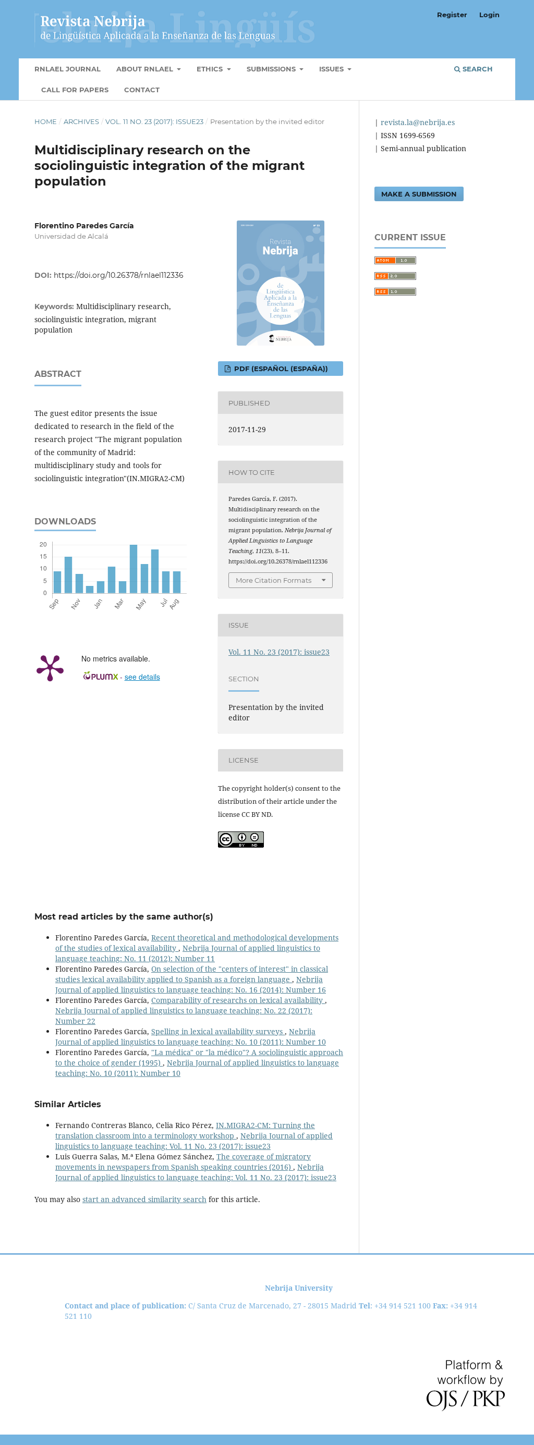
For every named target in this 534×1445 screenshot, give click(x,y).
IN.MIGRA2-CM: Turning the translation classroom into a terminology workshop (185, 1130)
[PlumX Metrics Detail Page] (50, 667)
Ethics (211, 69)
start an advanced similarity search (144, 1199)
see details (142, 676)
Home (45, 121)
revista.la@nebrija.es (417, 122)
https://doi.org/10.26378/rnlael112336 (119, 275)
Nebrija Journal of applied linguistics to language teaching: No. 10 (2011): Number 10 (190, 1036)
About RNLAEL (145, 69)
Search (476, 69)
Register (452, 14)
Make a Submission (419, 194)
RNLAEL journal (67, 69)
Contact (142, 89)
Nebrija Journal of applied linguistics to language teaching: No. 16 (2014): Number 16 (190, 984)
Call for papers (74, 89)
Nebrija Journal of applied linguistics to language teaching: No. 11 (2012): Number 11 (187, 953)
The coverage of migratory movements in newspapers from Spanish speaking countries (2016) (183, 1162)
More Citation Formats (273, 580)
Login (489, 14)
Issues (332, 69)
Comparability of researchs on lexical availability (238, 1000)
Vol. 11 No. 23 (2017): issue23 (154, 121)
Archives (81, 121)
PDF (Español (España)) (280, 368)
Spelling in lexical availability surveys (218, 1031)
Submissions (272, 69)
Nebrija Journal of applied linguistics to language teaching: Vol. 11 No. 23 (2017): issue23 (194, 1141)
